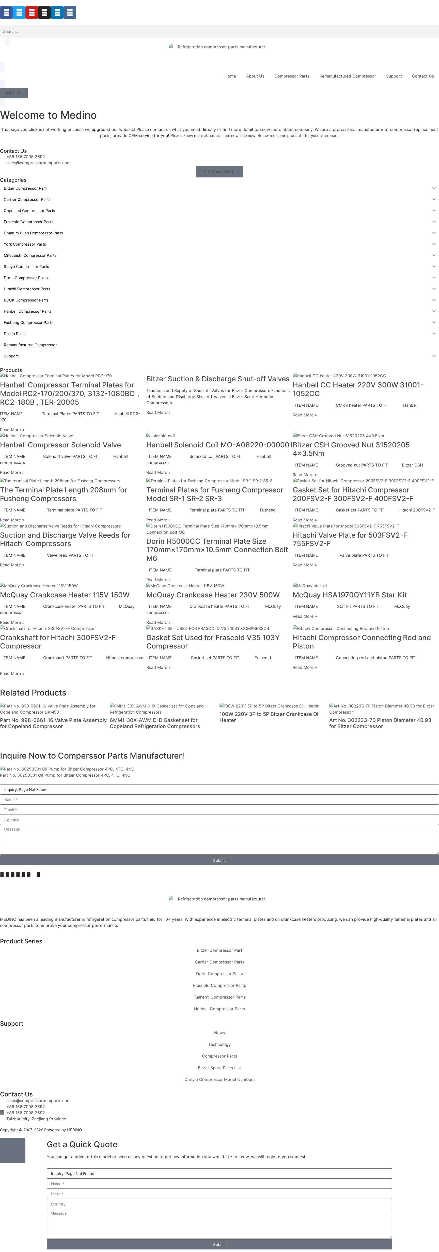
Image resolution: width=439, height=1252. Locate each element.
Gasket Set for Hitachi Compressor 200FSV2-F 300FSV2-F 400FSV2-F (353, 494)
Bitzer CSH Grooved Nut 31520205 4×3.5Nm (351, 449)
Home (230, 76)
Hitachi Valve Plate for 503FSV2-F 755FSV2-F (350, 539)
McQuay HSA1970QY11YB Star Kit (350, 595)
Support (394, 76)
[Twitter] (19, 12)
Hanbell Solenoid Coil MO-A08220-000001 (219, 445)
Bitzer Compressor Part (219, 950)
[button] (2, 874)
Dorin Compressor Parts (219, 973)
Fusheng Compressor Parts (220, 997)
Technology (219, 1044)
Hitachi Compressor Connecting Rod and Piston (362, 642)
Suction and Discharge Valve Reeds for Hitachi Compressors (65, 539)
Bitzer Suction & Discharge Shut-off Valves (218, 378)
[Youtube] (31, 12)
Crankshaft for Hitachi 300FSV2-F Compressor (58, 642)
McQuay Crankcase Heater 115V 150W (65, 595)
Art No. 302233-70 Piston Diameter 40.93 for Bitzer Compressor (380, 723)
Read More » (12, 429)
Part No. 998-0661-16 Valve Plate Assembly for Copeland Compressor (53, 723)
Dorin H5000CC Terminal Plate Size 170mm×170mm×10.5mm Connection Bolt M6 (217, 550)
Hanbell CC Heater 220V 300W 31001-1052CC (358, 389)
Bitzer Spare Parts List (219, 1067)
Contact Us (423, 76)
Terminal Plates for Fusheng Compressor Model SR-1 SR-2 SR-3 (215, 494)
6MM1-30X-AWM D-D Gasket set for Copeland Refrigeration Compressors (155, 723)
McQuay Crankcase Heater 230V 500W (213, 595)
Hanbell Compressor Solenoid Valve (60, 445)
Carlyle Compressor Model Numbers (219, 1079)
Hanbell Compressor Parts (219, 1008)
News (219, 1032)
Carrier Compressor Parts (219, 961)
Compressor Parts (291, 76)
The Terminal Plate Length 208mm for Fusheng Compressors (63, 494)
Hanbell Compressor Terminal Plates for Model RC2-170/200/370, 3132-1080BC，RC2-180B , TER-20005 (71, 393)
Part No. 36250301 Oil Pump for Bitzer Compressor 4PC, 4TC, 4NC (65, 775)
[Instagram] (44, 12)
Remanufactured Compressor (348, 76)
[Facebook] (6, 12)
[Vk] (70, 12)
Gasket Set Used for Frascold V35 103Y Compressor (213, 642)
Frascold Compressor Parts (219, 985)
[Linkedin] (57, 12)
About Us (255, 76)
